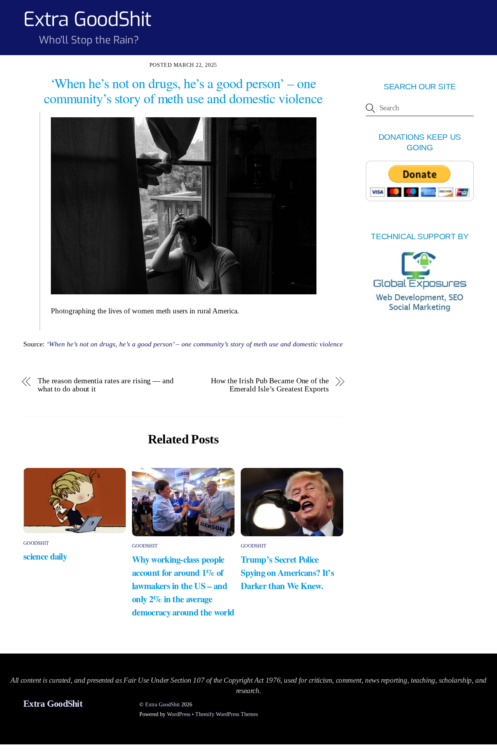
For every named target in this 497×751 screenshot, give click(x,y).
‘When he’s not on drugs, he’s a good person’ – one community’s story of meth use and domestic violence (195, 344)
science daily (45, 556)
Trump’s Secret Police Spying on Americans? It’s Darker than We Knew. (287, 572)
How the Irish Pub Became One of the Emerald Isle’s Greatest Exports (269, 385)
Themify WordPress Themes (226, 714)
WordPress (178, 714)
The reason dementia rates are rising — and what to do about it (106, 385)
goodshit (36, 543)
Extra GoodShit (162, 704)
